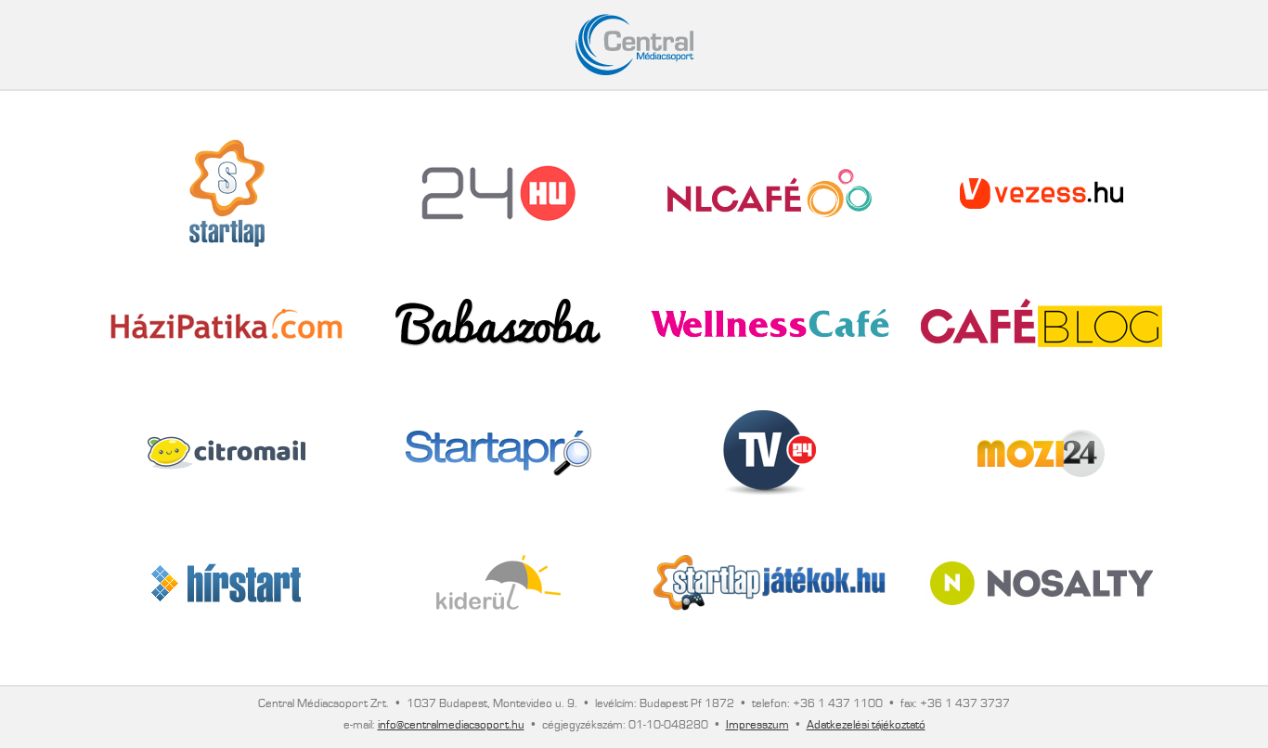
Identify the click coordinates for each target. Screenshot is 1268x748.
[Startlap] (227, 193)
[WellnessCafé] (770, 323)
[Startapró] (498, 453)
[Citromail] (226, 453)
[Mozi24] (1041, 453)
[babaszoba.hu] (498, 323)
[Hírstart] (226, 582)
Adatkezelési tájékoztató (866, 725)
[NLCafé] (769, 193)
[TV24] (769, 453)
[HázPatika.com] (226, 323)
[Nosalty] (1041, 583)
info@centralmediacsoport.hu (451, 725)
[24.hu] (498, 193)
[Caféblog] (1041, 323)
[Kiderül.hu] (498, 583)
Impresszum (757, 725)
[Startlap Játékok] (769, 583)
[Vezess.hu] (1041, 193)
